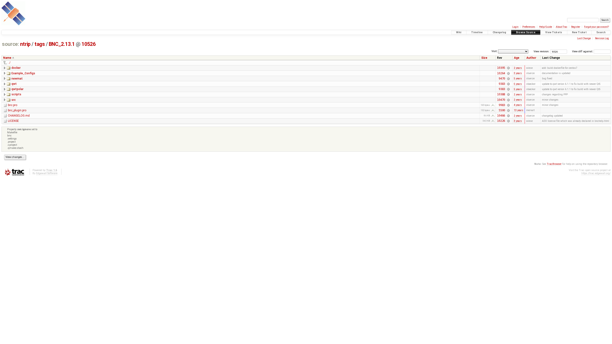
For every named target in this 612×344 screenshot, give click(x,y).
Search (601, 32)
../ (9, 62)
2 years (518, 68)
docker (16, 68)
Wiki (458, 32)
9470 (502, 78)
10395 (501, 68)
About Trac (561, 27)
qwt (14, 84)
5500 (502, 110)
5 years (518, 78)
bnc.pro (12, 105)
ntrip (25, 44)
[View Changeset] (508, 68)
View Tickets (553, 32)
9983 (502, 105)
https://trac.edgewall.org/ (596, 173)
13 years (518, 110)
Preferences (528, 27)
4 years (518, 105)
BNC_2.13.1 (62, 44)
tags (39, 44)
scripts (16, 94)
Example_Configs (23, 73)
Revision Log (602, 38)
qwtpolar (17, 89)
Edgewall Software (46, 173)
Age (516, 57)
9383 (502, 84)
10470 (501, 100)
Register (575, 27)
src (13, 100)
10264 (501, 73)
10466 (501, 115)
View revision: (541, 51)
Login (515, 27)
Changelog (499, 32)
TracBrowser (554, 164)
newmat (17, 78)
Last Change (584, 38)
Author (531, 57)
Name (7, 57)
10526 (88, 44)
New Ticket (579, 32)
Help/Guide (545, 27)
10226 (501, 121)
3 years (518, 73)
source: (10, 44)
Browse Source (526, 32)
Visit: (494, 51)
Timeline (477, 32)
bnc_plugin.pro (17, 110)
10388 (501, 94)
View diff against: (583, 51)
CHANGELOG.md (19, 115)
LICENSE (13, 121)
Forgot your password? (596, 27)
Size (484, 57)
